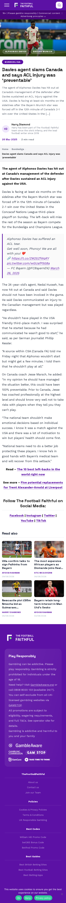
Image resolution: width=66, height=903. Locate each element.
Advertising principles (32, 16)
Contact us (33, 787)
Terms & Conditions (33, 815)
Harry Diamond (21, 124)
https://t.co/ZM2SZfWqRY (30, 258)
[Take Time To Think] (37, 760)
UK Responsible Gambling (33, 820)
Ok (18, 898)
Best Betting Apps (33, 875)
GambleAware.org (42, 684)
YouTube (27, 520)
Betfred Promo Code (33, 847)
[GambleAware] (29, 745)
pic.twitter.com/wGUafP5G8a (28, 263)
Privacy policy (43, 898)
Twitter (49, 515)
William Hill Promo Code (33, 837)
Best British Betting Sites (33, 864)
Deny (28, 898)
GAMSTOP (15, 705)
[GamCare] (15, 760)
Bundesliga (12, 62)
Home (5, 149)
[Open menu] (6, 5)
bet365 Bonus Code (33, 842)
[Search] (59, 5)
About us (33, 782)
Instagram (33, 515)
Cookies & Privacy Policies (33, 809)
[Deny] (61, 894)
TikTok (41, 520)
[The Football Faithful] (23, 5)
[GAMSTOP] (36, 752)
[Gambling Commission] (16, 752)
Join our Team (33, 792)
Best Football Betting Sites (33, 870)
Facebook (17, 515)
